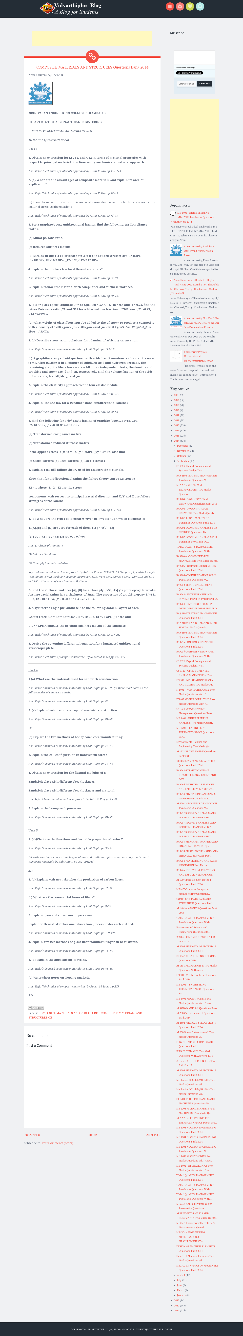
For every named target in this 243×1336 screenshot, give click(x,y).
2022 (177, 400)
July (179, 1280)
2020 (177, 410)
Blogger (167, 1329)
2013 (177, 1300)
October (182, 455)
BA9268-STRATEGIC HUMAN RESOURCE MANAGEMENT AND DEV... (196, 775)
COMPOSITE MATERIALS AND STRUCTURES (69, 1013)
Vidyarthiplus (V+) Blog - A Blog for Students (119, 1329)
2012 (177, 1305)
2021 (177, 405)
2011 (177, 1310)
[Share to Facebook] (39, 1008)
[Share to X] (36, 1008)
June (180, 1285)
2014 (177, 440)
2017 (177, 425)
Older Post (153, 1135)
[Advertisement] (92, 38)
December (183, 445)
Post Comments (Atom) (57, 1143)
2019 (177, 415)
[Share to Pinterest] (42, 1008)
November (183, 450)
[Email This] (30, 1008)
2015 (177, 435)
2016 (177, 430)
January (181, 1295)
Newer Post (32, 1135)
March (181, 1290)
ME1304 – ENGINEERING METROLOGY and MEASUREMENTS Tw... (190, 1237)
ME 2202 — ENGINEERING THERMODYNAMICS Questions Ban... (195, 732)
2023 (177, 395)
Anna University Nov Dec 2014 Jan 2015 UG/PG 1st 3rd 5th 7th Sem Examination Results (201, 322)
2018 (177, 420)
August (181, 1275)
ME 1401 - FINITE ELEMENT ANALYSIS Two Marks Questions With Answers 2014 (192, 217)
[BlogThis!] (33, 1008)
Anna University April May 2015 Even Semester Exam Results (199, 251)
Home (93, 1135)
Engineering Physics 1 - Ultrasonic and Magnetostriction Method (198, 356)
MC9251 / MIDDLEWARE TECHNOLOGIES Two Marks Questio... (193, 489)
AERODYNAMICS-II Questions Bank (196, 1008)
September (183, 461)
